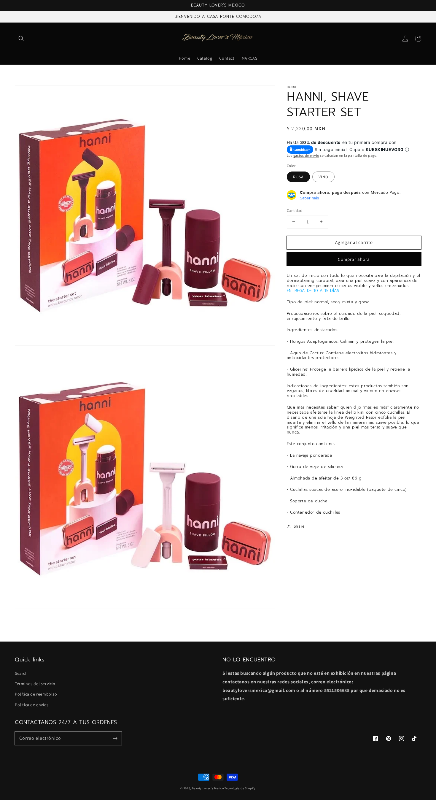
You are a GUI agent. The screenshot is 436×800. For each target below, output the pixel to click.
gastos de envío (306, 155)
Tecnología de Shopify (240, 788)
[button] (21, 38)
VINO (323, 176)
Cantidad (294, 210)
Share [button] (299, 526)
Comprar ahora (354, 259)
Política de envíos (32, 704)
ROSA (298, 176)
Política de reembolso (36, 694)
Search (21, 673)
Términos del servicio (35, 683)
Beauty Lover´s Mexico (208, 788)
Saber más (309, 198)
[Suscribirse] (115, 738)
